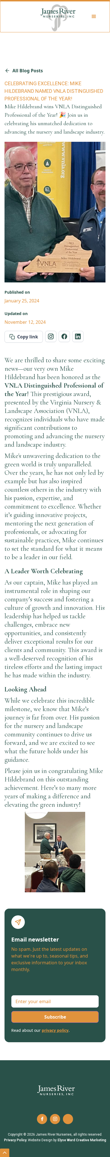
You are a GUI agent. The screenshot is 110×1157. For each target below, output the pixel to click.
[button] (94, 16)
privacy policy (55, 1030)
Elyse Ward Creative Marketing (82, 1140)
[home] (58, 16)
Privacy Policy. (15, 1140)
